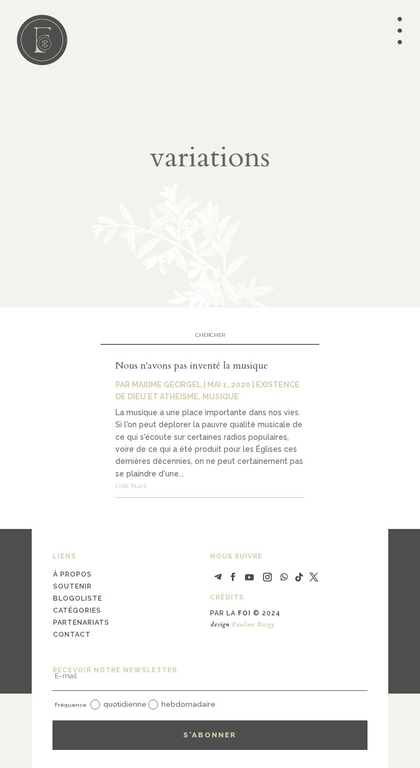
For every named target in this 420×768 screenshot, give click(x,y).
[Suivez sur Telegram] (218, 577)
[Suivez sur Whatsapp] (284, 577)
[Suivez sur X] (314, 577)
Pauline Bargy (253, 624)
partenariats (81, 622)
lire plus (131, 486)
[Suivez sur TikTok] (299, 577)
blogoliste (77, 598)
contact (72, 634)
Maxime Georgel (167, 384)
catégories (77, 610)
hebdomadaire (188, 704)
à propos (72, 574)
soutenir (72, 586)
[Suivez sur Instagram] (267, 577)
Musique (220, 396)
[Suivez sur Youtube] (249, 577)
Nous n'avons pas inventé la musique (191, 366)
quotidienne (125, 704)
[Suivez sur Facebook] (233, 577)
